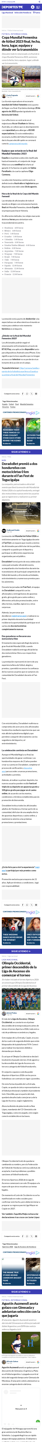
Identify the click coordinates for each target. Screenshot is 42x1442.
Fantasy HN (11, 1)
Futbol (11, 404)
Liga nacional (13, 956)
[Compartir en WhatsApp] (27, 394)
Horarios (5, 407)
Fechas (12, 407)
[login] (32, 7)
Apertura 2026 (7, 1247)
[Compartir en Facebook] (23, 394)
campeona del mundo (18, 143)
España (5, 404)
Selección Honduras (22, 13)
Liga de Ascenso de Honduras (25, 1247)
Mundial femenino (26, 404)
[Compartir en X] (32, 394)
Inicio (4, 30)
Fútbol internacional (15, 30)
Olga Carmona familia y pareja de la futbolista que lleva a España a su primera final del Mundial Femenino (20, 371)
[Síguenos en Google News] (36, 394)
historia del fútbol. (10, 114)
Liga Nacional (7, 13)
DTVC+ (4, 1)
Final (17, 404)
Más (9, 457)
